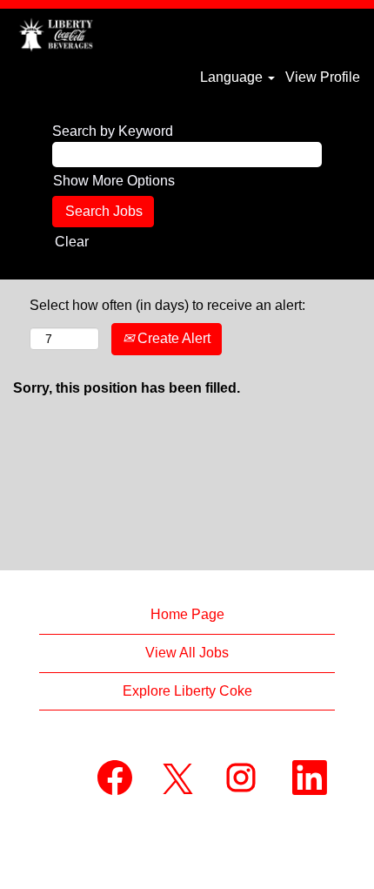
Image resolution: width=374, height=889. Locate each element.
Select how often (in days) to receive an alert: (167, 305)
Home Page (187, 614)
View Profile (322, 77)
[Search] (309, 33)
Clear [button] (72, 241)
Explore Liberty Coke (187, 691)
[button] (352, 34)
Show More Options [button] (114, 180)
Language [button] (233, 77)
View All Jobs (187, 652)
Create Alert (172, 338)
